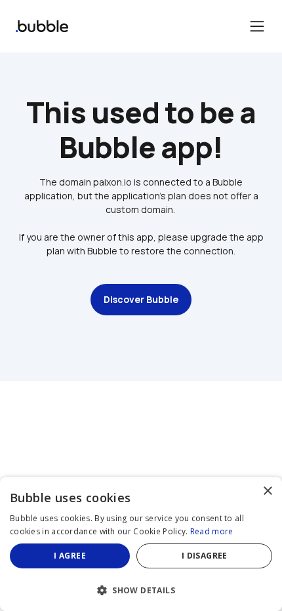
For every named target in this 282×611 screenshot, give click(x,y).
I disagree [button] (205, 555)
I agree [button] (70, 555)
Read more (211, 531)
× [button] (267, 491)
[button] (141, 589)
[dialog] (141, 544)
